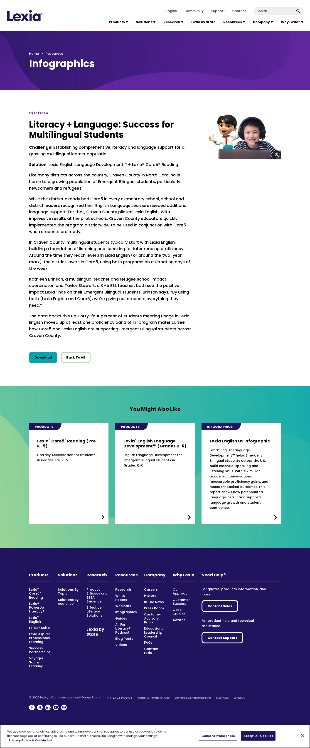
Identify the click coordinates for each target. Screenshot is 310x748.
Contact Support (222, 637)
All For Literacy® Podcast (122, 628)
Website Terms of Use (153, 697)
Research (96, 574)
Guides (121, 618)
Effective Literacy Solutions (94, 611)
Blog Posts (124, 638)
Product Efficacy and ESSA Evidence (97, 595)
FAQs (148, 642)
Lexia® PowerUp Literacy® (36, 607)
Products (39, 574)
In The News (154, 602)
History (150, 595)
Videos (121, 645)
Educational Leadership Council (154, 632)
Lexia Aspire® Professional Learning (40, 638)
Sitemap (222, 697)
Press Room (154, 608)
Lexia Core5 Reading (36, 593)
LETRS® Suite (39, 627)
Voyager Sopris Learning (36, 662)
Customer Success (181, 601)
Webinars (123, 606)
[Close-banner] (303, 736)
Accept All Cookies (258, 736)
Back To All (75, 357)
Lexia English (35, 619)
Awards (179, 620)
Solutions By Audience (68, 601)
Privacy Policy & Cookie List (30, 740)
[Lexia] (25, 15)
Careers (151, 589)
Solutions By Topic (68, 591)
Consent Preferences (218, 736)
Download (45, 357)
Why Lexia (183, 574)
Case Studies (179, 611)
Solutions (68, 574)
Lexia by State (203, 22)
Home (34, 53)
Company (154, 574)
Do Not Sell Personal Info (193, 697)
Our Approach (181, 591)
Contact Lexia (151, 651)
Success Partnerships (40, 650)
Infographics (126, 612)
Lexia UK (239, 697)
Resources (126, 574)
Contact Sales (220, 606)
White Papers (121, 597)
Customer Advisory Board (152, 618)
